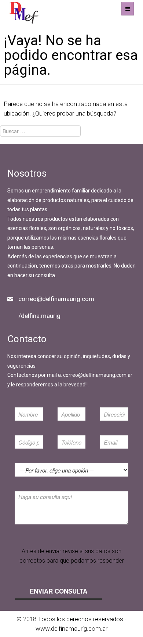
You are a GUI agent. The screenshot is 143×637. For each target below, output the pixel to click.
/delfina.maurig (39, 315)
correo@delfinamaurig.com (56, 298)
